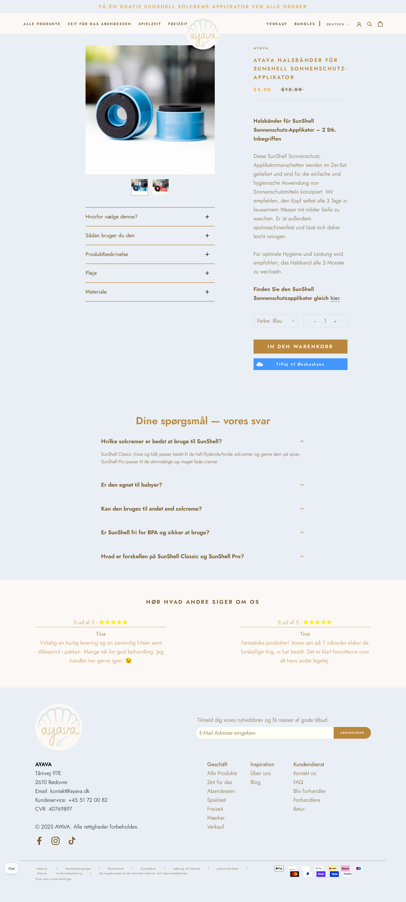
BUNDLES (304, 24)
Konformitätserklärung (69, 873)
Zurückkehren (148, 869)
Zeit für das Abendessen (100, 24)
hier (335, 298)
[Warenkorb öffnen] (380, 23)
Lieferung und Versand (186, 869)
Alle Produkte (42, 24)
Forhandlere (306, 800)
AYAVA (261, 48)
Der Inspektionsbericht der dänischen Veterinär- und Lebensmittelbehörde (143, 873)
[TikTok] (72, 840)
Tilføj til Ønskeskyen (300, 364)
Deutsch (336, 24)
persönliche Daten (227, 869)
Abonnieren (352, 733)
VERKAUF (276, 24)
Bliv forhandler (309, 791)
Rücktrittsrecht (116, 869)
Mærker (216, 818)
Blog (255, 782)
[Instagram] (55, 840)
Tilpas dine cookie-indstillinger (53, 879)
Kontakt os (304, 773)
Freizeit (178, 24)
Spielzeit (150, 24)
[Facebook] (39, 840)
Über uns (260, 773)
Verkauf (215, 827)
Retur (299, 809)
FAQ (298, 782)
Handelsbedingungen (78, 869)
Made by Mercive (41, 871)
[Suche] (369, 23)
